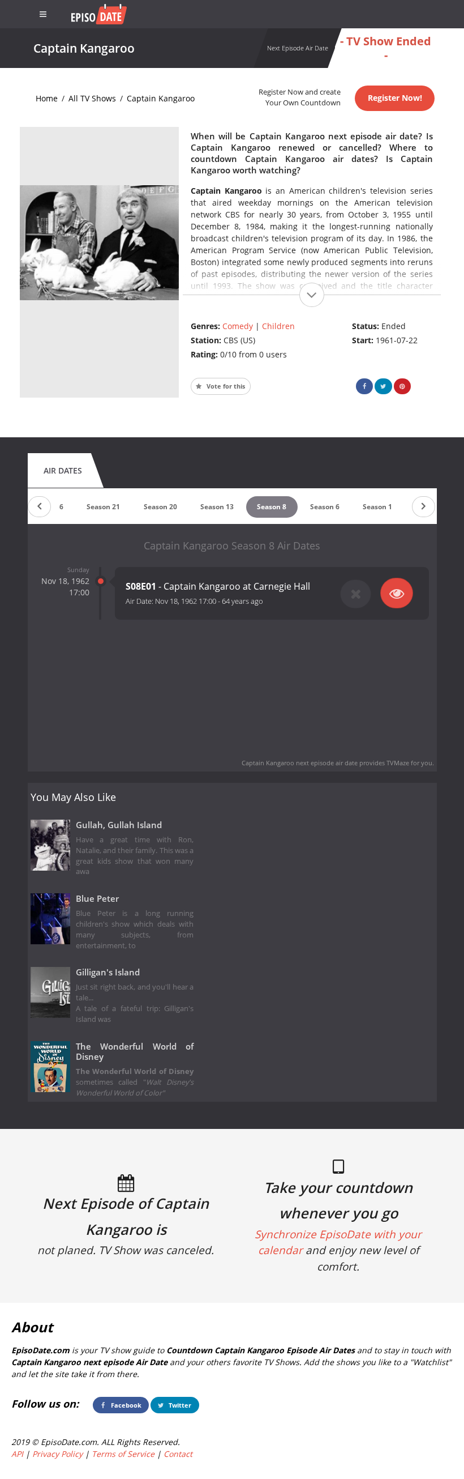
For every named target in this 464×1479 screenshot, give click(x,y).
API (17, 1453)
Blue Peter (97, 898)
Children (278, 326)
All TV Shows (92, 98)
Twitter (179, 1405)
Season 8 (271, 507)
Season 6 (325, 507)
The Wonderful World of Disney (135, 1052)
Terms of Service (123, 1453)
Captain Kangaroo (161, 98)
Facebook (125, 1405)
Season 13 (217, 507)
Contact (178, 1453)
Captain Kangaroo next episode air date (300, 762)
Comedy (237, 326)
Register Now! (395, 97)
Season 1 (377, 507)
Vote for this (225, 386)
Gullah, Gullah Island (119, 825)
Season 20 (160, 507)
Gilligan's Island (108, 972)
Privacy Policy (57, 1453)
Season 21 (103, 507)
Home (47, 98)
